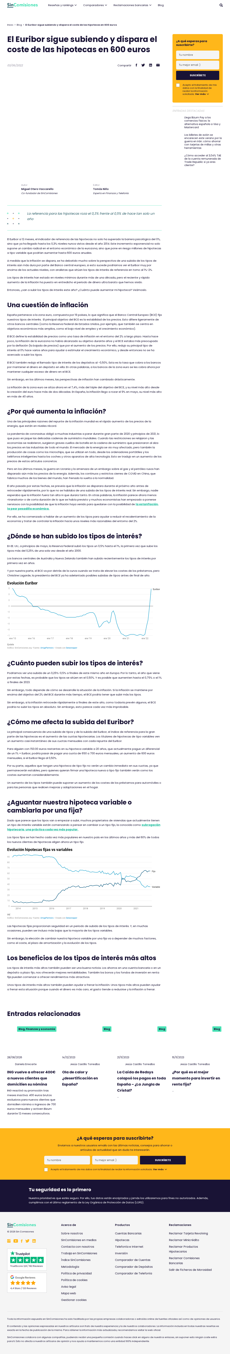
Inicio (10, 25)
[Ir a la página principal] (22, 5)
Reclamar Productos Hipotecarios (183, 1249)
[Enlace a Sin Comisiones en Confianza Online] (191, 1287)
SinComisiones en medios (78, 1240)
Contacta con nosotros (77, 1247)
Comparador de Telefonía (133, 1273)
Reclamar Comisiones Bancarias (184, 1260)
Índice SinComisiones (76, 1260)
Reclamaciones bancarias (131, 5)
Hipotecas (122, 1240)
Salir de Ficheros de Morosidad (190, 1270)
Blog (161, 5)
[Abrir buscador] (221, 5)
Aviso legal (68, 1287)
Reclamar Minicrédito (184, 1240)
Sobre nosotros (72, 1233)
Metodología (70, 1267)
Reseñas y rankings (60, 5)
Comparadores (93, 5)
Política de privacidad (76, 1273)
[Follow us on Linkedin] (34, 1241)
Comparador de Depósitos (134, 1267)
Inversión (121, 1253)
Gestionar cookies (74, 1300)
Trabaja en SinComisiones (79, 1253)
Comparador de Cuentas (132, 1260)
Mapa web (68, 1293)
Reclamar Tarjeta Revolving (188, 1233)
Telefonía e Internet (129, 1247)
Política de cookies (74, 1280)
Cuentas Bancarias (128, 1233)
